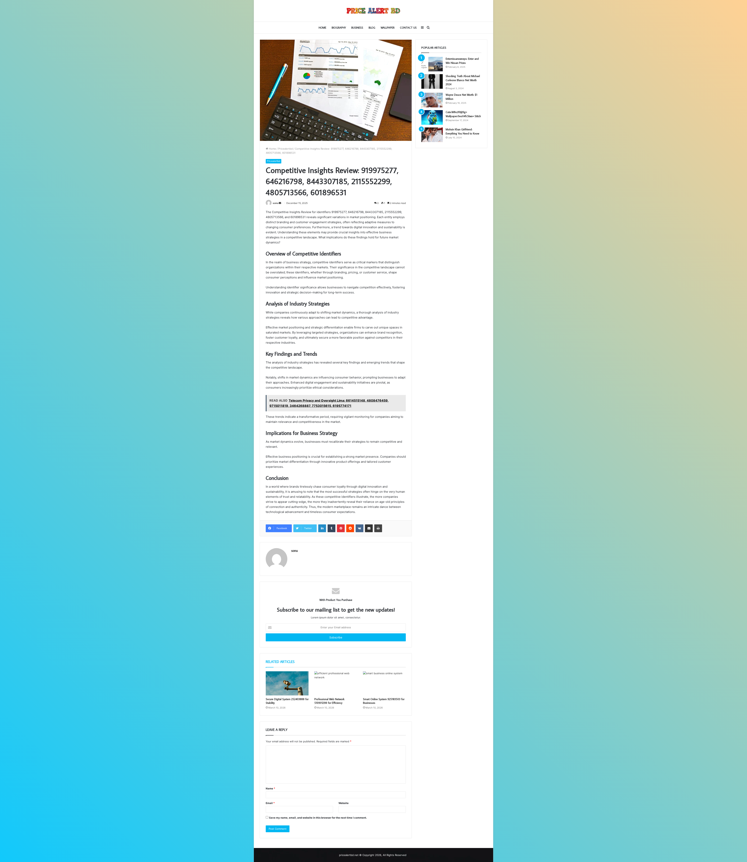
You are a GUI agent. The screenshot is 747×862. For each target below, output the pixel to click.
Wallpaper (388, 27)
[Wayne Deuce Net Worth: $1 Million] (432, 100)
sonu (275, 203)
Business (357, 27)
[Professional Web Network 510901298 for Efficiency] (335, 683)
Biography (339, 27)
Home (322, 27)
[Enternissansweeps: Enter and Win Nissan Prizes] (432, 64)
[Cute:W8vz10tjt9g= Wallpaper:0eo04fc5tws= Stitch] (432, 117)
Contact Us (408, 27)
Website (343, 803)
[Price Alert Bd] (373, 11)
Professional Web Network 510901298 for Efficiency (329, 701)
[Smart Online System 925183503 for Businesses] (384, 683)
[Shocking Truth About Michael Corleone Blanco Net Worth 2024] (432, 81)
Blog (372, 27)
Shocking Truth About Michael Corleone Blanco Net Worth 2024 (463, 80)
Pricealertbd (285, 148)
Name (270, 788)
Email (270, 803)
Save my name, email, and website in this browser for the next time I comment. (318, 817)
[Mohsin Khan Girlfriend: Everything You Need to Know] (432, 134)
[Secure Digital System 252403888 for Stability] (287, 683)
